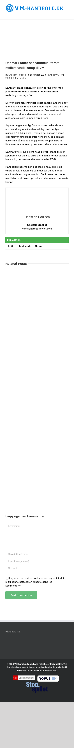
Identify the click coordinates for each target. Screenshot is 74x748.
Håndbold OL (12, 631)
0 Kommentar (19, 78)
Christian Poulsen (17, 75)
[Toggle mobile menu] (67, 14)
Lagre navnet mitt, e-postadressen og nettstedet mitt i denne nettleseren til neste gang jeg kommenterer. (34, 582)
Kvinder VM (53, 75)
